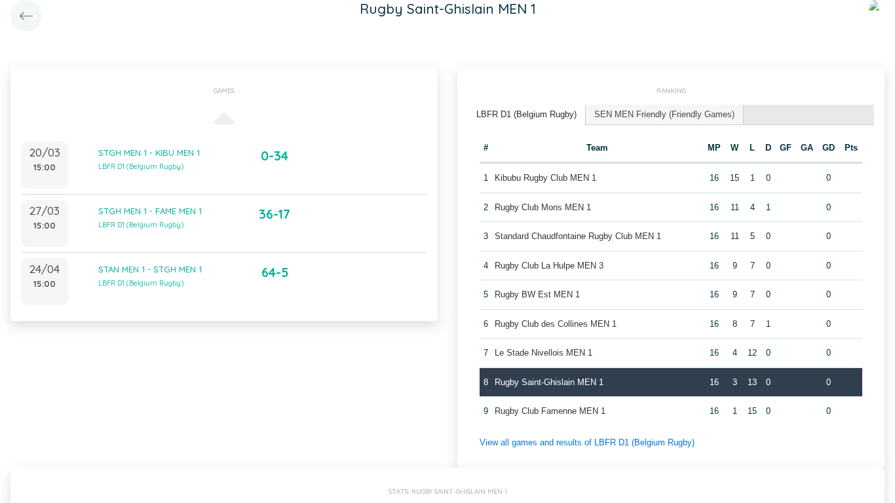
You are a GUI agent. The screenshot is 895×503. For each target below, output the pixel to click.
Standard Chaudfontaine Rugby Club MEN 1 (578, 236)
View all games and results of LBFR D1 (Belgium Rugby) (587, 442)
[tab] (527, 115)
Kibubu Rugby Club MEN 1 (545, 178)
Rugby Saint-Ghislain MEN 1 (549, 382)
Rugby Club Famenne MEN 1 (550, 411)
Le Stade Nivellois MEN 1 (543, 353)
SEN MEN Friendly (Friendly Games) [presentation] (664, 114)
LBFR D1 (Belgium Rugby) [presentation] (526, 114)
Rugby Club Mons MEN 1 (543, 207)
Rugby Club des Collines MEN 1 (556, 324)
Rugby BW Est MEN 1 (537, 294)
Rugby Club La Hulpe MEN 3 (549, 265)
